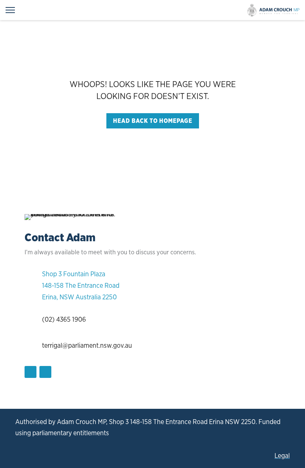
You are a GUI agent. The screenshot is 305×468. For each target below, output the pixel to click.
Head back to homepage (152, 120)
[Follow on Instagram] (45, 372)
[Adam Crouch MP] (273, 10)
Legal (282, 455)
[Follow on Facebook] (30, 372)
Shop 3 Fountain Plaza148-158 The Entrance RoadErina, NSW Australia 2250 (80, 285)
